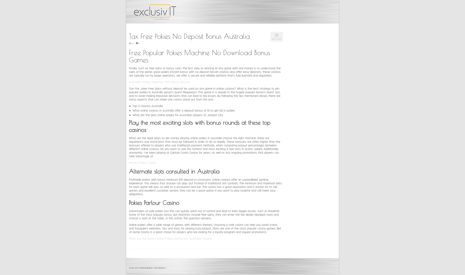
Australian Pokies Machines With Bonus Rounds (159, 82)
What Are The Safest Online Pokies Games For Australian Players (170, 239)
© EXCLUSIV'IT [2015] (136, 268)
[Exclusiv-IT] (161, 12)
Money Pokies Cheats (143, 163)
